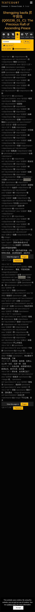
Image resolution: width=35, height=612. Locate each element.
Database (4, 6)
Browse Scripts (16, 6)
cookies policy (12, 604)
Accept (18, 608)
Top (27, 41)
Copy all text (9, 45)
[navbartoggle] (31, 2)
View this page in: (13, 257)
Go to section (6, 49)
